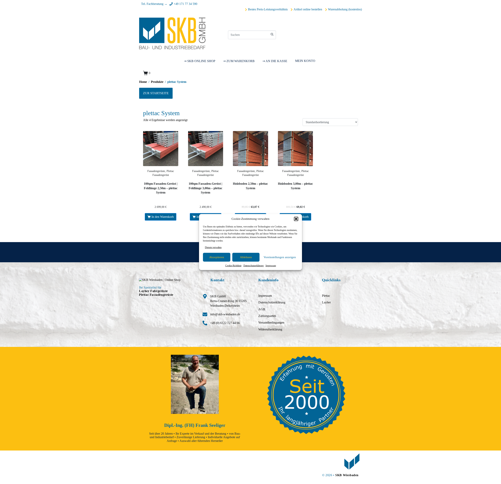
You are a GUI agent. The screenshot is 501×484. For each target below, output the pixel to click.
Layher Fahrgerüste (153, 291)
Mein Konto (305, 60)
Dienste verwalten (213, 247)
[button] (296, 219)
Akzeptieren (216, 257)
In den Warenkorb (162, 216)
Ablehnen (246, 257)
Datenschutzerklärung (253, 265)
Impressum (271, 265)
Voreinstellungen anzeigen (280, 257)
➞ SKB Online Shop (199, 61)
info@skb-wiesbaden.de (225, 314)
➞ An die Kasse (274, 61)
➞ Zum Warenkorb (239, 61)
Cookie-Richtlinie (233, 265)
